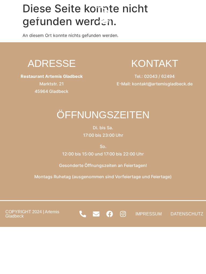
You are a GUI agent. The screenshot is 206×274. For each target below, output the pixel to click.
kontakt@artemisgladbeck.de (162, 83)
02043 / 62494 (159, 76)
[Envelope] (167, 16)
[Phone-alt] (153, 16)
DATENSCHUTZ (187, 214)
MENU (28, 16)
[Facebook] (180, 16)
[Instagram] (194, 16)
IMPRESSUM (148, 214)
